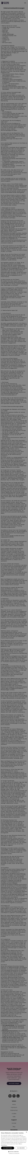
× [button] (26, 1132)
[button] (14, 1151)
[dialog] (14, 577)
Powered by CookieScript (14, 1153)
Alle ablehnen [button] (21, 1148)
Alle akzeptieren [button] (7, 1148)
